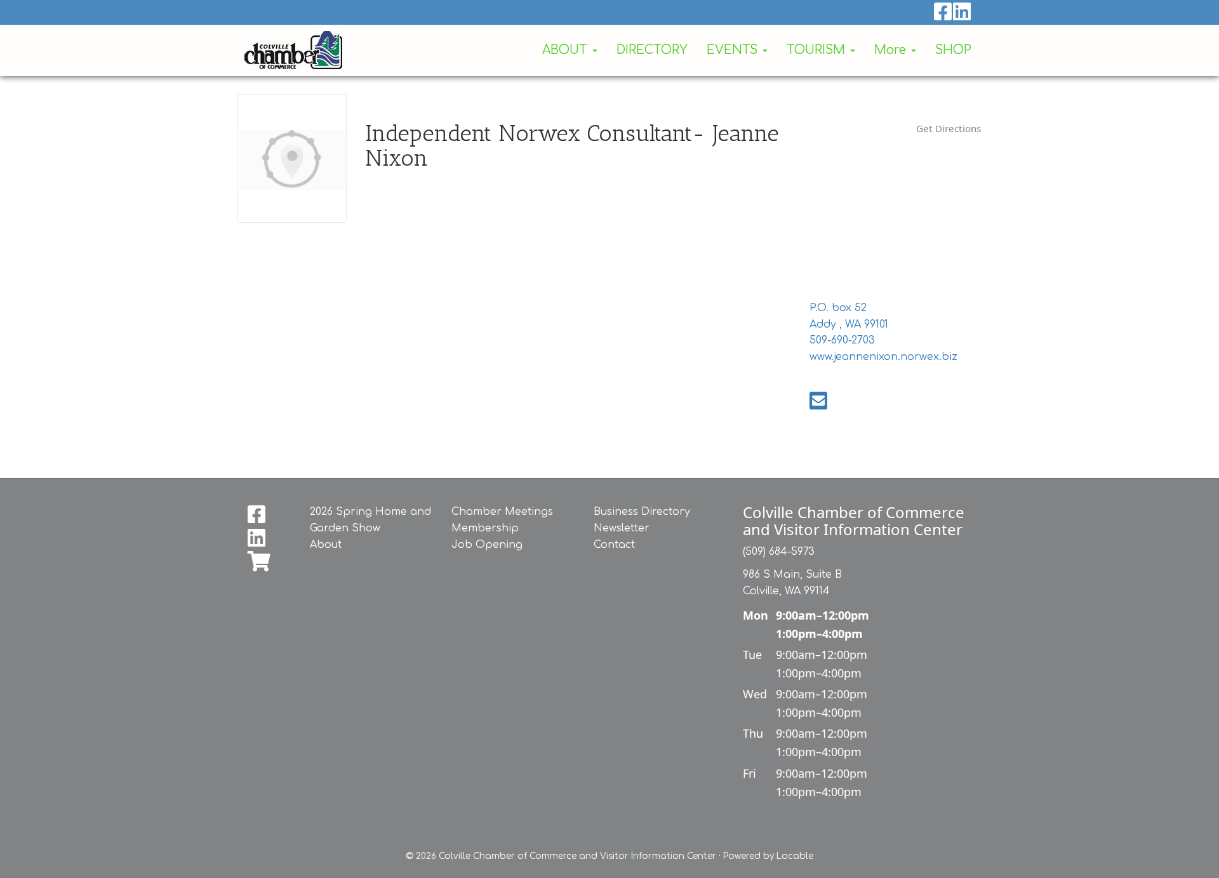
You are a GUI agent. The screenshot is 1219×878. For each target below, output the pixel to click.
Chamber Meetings (502, 511)
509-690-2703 (842, 340)
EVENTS (734, 50)
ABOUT (566, 50)
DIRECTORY (652, 50)
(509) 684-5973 (779, 551)
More (892, 50)
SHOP (953, 50)
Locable (794, 856)
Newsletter (621, 528)
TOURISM (818, 50)
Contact (614, 544)
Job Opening (487, 544)
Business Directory (642, 511)
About (326, 544)
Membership (485, 528)
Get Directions (948, 128)
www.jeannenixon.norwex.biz (883, 357)
